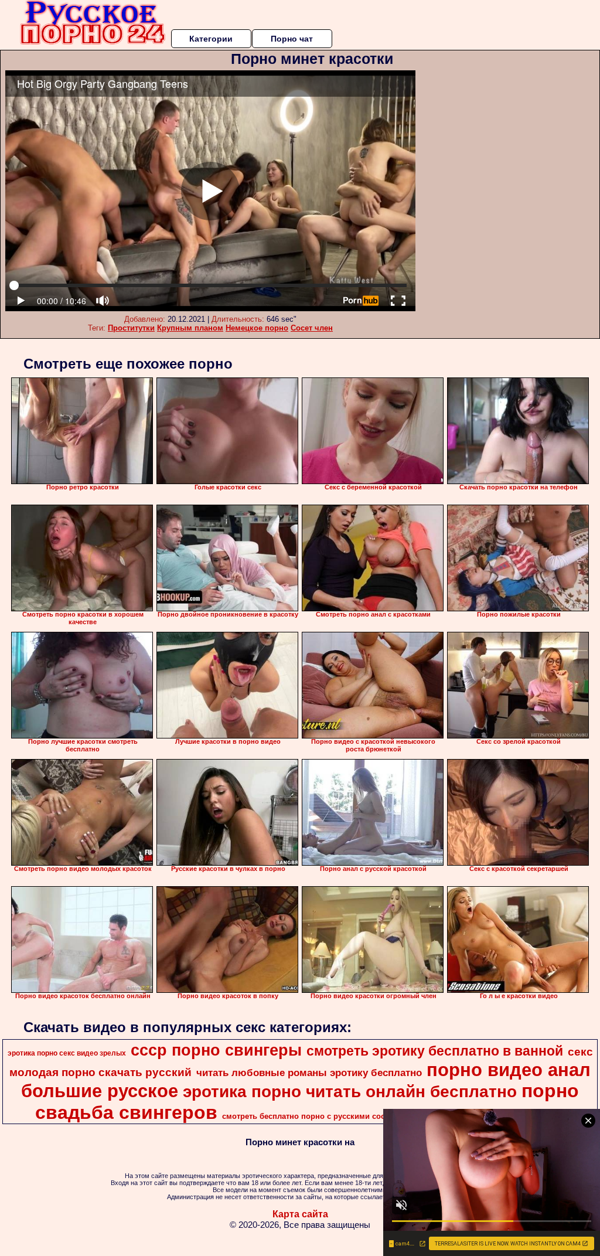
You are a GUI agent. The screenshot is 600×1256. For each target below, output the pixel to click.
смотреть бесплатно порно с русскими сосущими (316, 1116)
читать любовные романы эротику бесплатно (309, 1072)
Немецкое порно (257, 328)
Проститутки (131, 328)
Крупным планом (190, 328)
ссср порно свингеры (216, 1050)
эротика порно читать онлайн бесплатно (350, 1092)
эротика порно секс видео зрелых (67, 1053)
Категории (211, 38)
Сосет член (312, 328)
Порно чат (292, 38)
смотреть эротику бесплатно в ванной (434, 1050)
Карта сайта (300, 1214)
